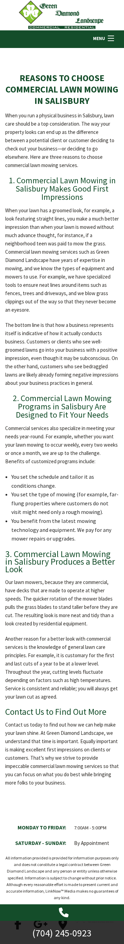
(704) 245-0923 (62, 933)
